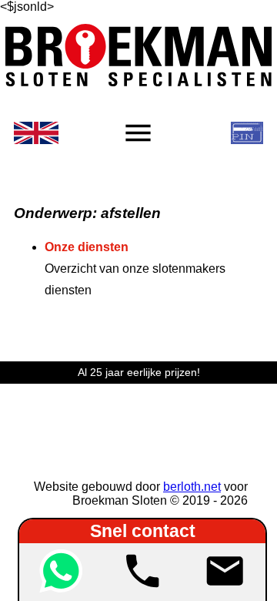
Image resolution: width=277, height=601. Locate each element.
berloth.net (192, 486)
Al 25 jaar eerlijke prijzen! (139, 372)
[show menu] (138, 132)
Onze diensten (86, 246)
